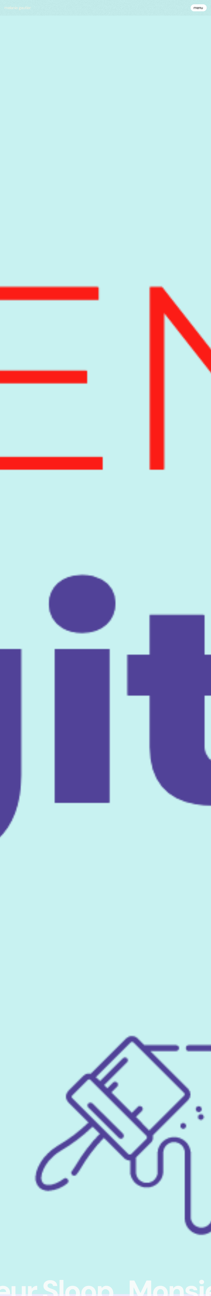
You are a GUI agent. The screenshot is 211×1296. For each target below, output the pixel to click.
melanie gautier (17, 7)
